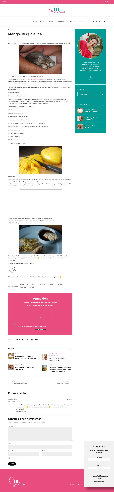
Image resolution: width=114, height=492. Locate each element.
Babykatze (25, 284)
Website (43, 450)
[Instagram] (105, 1)
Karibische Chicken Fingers (19, 382)
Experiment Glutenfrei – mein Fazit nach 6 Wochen (25, 357)
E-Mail (40, 317)
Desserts (58, 353)
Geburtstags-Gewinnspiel (45, 277)
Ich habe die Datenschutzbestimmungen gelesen (32, 326)
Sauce (31, 288)
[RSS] (110, 1)
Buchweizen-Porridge (63, 382)
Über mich (61, 21)
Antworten (69, 399)
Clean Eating (52, 353)
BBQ (33, 284)
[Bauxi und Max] (40, 59)
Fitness (33, 21)
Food (42, 21)
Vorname (39, 310)
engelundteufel (12, 399)
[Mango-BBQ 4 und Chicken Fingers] (40, 239)
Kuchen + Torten (53, 355)
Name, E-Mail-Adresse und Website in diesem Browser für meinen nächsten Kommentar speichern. (31, 458)
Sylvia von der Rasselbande (32, 79)
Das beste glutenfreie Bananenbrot (58, 359)
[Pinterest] (107, 1)
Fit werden (72, 21)
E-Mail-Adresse (11, 450)
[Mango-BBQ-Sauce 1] (40, 160)
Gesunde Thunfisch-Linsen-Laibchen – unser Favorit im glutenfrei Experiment (60, 369)
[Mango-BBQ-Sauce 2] (40, 202)
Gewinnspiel (43, 284)
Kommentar (11, 426)
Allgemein (18, 364)
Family (51, 21)
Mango (61, 284)
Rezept (23, 288)
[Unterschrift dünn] (12, 273)
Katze (53, 284)
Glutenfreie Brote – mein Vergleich (25, 368)
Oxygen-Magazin (22, 96)
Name (9, 443)
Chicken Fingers (17, 43)
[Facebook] (102, 1)
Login (5, 2)
